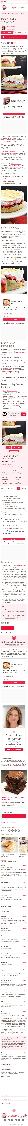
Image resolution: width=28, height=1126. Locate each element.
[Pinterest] (19, 1120)
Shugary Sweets (14, 7)
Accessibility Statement (10, 1124)
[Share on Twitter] (16, 830)
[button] (7, 28)
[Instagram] (5, 1120)
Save (8, 447)
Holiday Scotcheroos (9, 401)
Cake (10, 822)
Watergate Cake (16, 164)
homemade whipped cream (9, 371)
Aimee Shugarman (11, 26)
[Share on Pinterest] (12, 830)
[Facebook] (12, 1120)
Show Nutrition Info (7, 628)
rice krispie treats (17, 743)
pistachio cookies (6, 139)
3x (25, 488)
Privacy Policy (20, 1124)
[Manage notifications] (3, 1117)
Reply (24, 865)
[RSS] (22, 1120)
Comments (18, 32)
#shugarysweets (13, 645)
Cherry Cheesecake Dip (10, 391)
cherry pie (8, 181)
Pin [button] (14, 447)
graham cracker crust (20, 352)
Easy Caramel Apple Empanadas (7, 855)
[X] (16, 1120)
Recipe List (10, 13)
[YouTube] (9, 1120)
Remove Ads (14, 451)
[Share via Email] (19, 830)
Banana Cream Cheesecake (9, 153)
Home (4, 13)
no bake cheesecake (13, 151)
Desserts (16, 13)
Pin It (23, 414)
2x (22, 488)
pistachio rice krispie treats (8, 141)
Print (19, 447)
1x (19, 488)
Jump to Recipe (7, 32)
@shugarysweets (14, 644)
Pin (25, 32)
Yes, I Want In (14, 816)
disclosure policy (17, 765)
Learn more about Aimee (14, 749)
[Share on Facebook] (9, 830)
